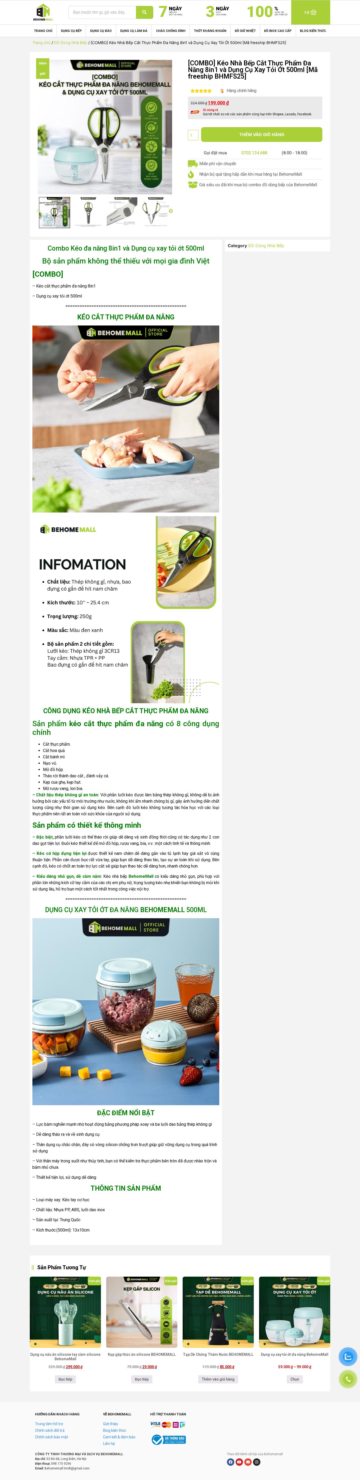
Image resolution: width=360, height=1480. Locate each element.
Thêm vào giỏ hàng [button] (218, 1379)
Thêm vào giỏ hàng (261, 134)
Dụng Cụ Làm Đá (133, 31)
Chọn (294, 1379)
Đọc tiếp (65, 1379)
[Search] (144, 12)
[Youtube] (239, 1462)
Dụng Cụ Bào (101, 31)
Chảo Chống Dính (171, 31)
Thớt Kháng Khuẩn (210, 31)
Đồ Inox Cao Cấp (277, 31)
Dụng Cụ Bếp (71, 31)
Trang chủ (43, 31)
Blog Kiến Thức (313, 31)
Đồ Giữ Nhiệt (245, 31)
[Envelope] (248, 1462)
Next (170, 211)
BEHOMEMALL (162, 910)
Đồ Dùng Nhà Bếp (70, 42)
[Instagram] (256, 1462)
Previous (38, 211)
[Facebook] (230, 1462)
